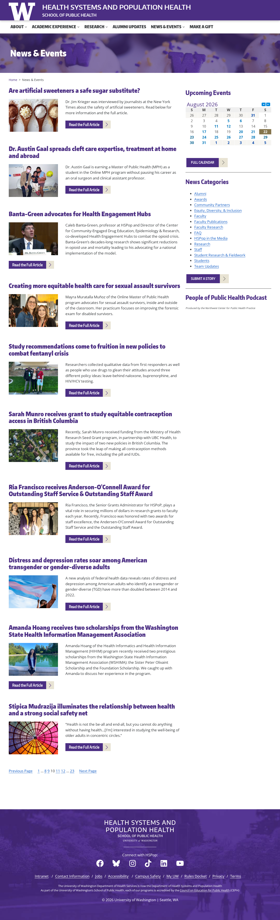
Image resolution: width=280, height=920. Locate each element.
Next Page (88, 770)
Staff (198, 249)
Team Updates (206, 266)
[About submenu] (26, 27)
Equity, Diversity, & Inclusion (218, 210)
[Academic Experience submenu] (78, 27)
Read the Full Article (84, 124)
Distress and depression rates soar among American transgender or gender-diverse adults (78, 564)
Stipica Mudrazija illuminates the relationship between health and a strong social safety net (92, 710)
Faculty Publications (211, 221)
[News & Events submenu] (183, 27)
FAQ (197, 232)
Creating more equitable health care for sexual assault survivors (94, 285)
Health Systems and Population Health (116, 7)
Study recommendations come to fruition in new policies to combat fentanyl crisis (87, 350)
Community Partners (212, 204)
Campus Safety (148, 876)
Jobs (98, 876)
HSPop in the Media (211, 238)
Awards (200, 199)
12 (63, 770)
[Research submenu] (106, 27)
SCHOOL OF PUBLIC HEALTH (69, 15)
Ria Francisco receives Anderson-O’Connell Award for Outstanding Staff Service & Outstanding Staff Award (81, 490)
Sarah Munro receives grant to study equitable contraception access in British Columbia (90, 417)
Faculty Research (208, 227)
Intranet (42, 876)
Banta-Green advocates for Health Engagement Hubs (80, 214)
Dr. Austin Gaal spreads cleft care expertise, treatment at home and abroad (92, 152)
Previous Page (21, 770)
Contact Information (72, 876)
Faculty (200, 215)
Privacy (218, 876)
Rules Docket (195, 876)
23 (72, 770)
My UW (172, 876)
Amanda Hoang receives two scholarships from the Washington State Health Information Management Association (93, 631)
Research (202, 243)
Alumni (200, 193)
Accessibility (118, 876)
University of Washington (23, 10)
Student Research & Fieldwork (219, 255)
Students (201, 260)
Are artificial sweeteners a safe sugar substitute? (74, 90)
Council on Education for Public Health (205, 890)
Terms (235, 876)
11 (58, 770)
